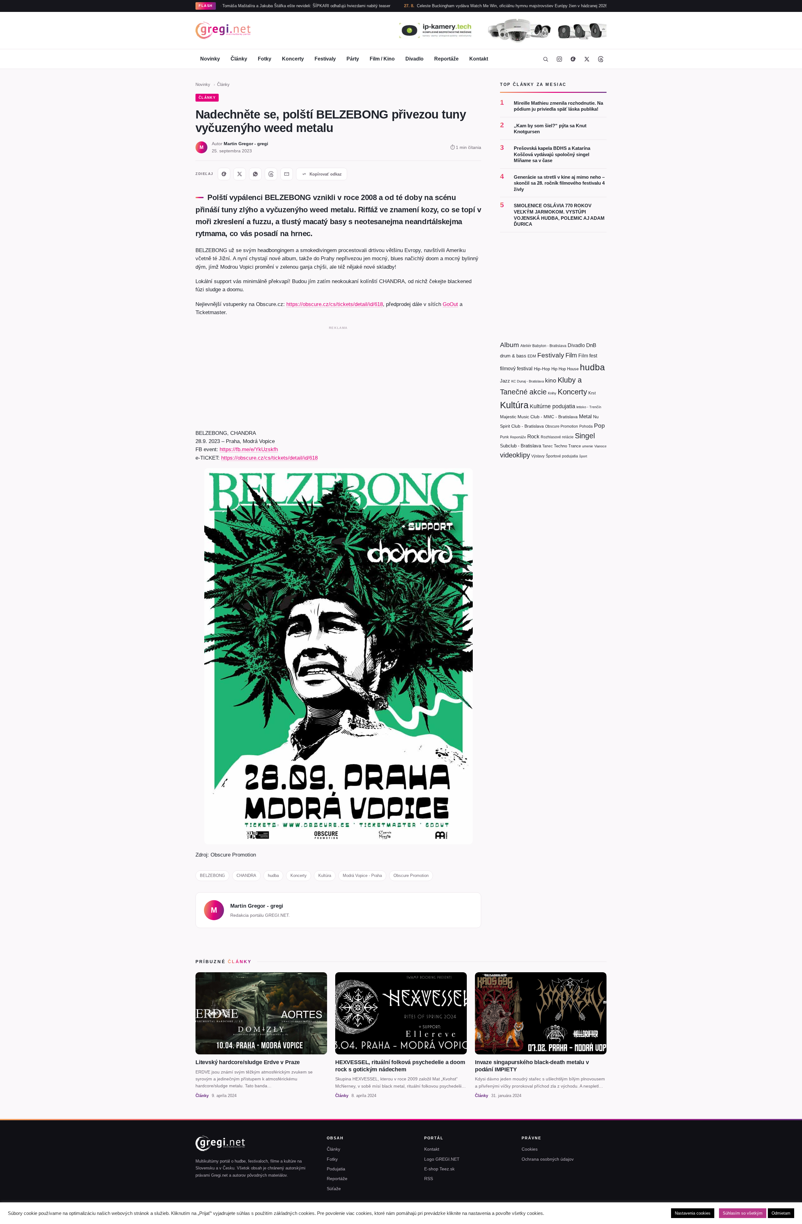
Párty (352, 58)
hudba (273, 875)
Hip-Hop (542, 368)
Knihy (552, 393)
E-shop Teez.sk (439, 1168)
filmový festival (516, 368)
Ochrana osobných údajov (548, 1159)
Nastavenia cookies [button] (693, 1213)
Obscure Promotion (411, 875)
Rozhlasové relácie (557, 437)
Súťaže (334, 1188)
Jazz (505, 380)
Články (239, 58)
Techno (560, 446)
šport (583, 456)
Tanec (547, 446)
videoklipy (515, 455)
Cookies (530, 1149)
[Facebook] (573, 59)
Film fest (587, 355)
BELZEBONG (212, 875)
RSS (428, 1178)
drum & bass (513, 355)
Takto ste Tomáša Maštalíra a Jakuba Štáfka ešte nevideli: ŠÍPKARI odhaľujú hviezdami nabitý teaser (245, 5)
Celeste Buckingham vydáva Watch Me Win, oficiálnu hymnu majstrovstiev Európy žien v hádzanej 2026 (460, 5)
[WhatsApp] (255, 174)
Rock (533, 436)
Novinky (210, 58)
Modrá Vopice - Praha (362, 875)
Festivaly (325, 58)
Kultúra (324, 875)
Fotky (264, 58)
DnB (591, 345)
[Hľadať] (545, 59)
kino (550, 380)
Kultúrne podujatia (552, 406)
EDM (532, 356)
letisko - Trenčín (588, 407)
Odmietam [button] (781, 1213)
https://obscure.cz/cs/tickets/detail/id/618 (334, 304)
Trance (574, 446)
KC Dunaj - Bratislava (527, 381)
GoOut (450, 304)
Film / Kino (382, 58)
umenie (587, 446)
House (573, 369)
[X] (239, 174)
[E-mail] (286, 174)
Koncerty (293, 58)
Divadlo (414, 58)
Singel (585, 436)
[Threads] (601, 59)
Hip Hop (558, 369)
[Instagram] (559, 59)
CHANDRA (246, 875)
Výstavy (537, 456)
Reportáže (446, 58)
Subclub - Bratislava (520, 445)
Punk (504, 437)
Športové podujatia (562, 456)
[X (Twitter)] (587, 59)
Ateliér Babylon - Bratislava (543, 346)
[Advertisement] (338, 376)
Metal (585, 416)
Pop (599, 425)
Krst (592, 393)
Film (571, 355)
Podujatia (336, 1168)
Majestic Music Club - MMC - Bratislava (539, 416)
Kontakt (478, 58)
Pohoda (586, 426)
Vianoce (600, 446)
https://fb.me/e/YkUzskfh (249, 449)
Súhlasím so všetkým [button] (743, 1213)
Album (509, 344)
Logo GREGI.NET (442, 1159)
